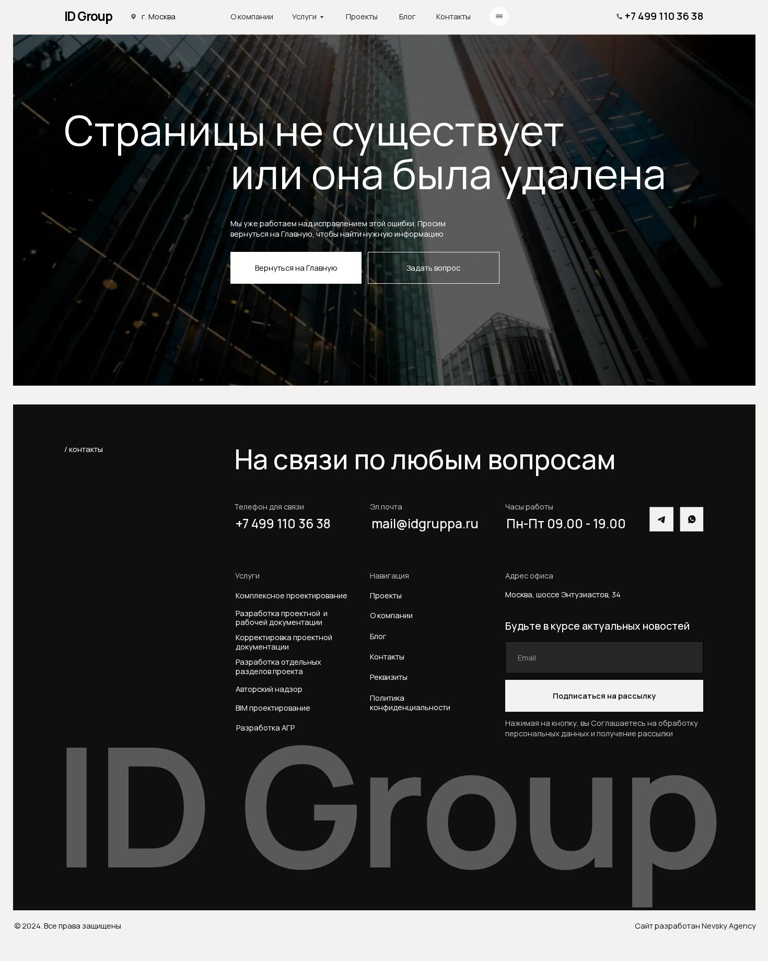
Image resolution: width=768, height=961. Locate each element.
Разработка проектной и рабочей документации (282, 618)
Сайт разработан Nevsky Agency (695, 925)
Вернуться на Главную (296, 267)
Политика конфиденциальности (410, 702)
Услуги (304, 16)
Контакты (453, 16)
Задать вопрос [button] (433, 267)
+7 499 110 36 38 (664, 16)
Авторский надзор (269, 689)
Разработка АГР (265, 727)
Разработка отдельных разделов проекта (280, 666)
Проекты (362, 16)
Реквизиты (389, 676)
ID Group (88, 16)
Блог (407, 16)
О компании (251, 16)
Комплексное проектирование (291, 595)
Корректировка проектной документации (284, 642)
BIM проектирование (273, 707)
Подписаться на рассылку (604, 695)
